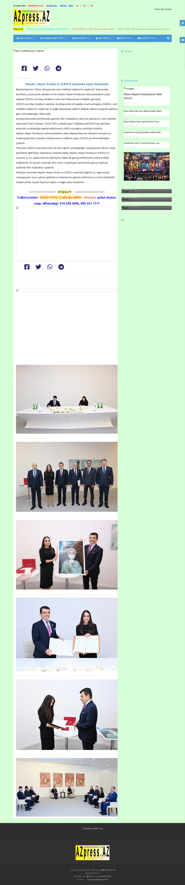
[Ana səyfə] (31, 18)
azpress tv (147, 38)
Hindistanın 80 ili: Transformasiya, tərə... (142, 143)
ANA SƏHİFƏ (25, 38)
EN (84, 6)
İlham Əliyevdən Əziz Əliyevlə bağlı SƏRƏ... (143, 111)
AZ (77, 6)
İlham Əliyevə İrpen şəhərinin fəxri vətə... (142, 121)
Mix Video (104, 38)
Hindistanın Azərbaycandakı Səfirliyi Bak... (143, 132)
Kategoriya (81, 38)
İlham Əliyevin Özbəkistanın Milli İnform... (143, 96)
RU (92, 6)
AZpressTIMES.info (53, 38)
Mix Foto (125, 38)
